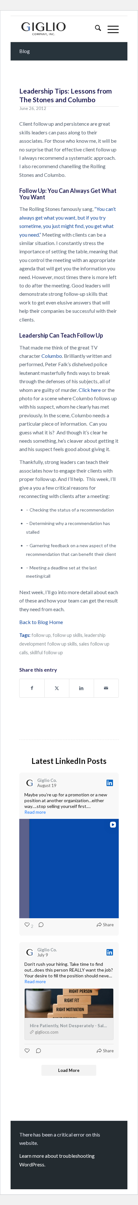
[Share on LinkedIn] (81, 688)
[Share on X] (57, 688)
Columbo (51, 356)
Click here (90, 390)
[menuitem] (95, 29)
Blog (24, 51)
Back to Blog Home (41, 622)
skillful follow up (46, 652)
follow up (41, 635)
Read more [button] (35, 812)
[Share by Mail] (106, 688)
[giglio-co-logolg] (59, 29)
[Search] (95, 29)
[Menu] (110, 29)
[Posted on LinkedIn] (110, 783)
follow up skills (67, 635)
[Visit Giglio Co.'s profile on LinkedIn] (29, 783)
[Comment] (39, 926)
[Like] (27, 1050)
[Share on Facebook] (32, 688)
